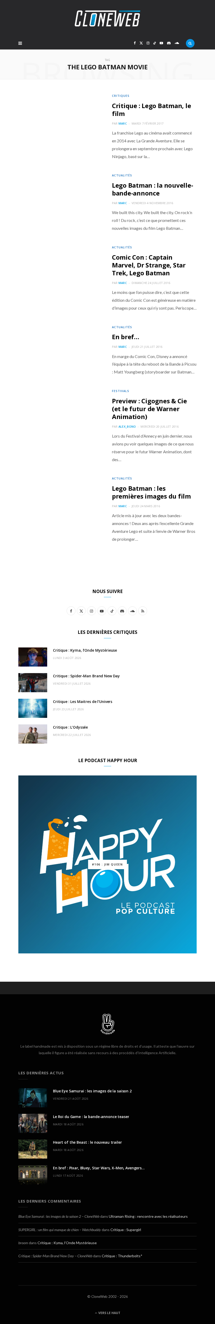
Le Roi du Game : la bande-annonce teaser (91, 1116)
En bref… (125, 336)
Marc (123, 123)
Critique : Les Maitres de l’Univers (82, 701)
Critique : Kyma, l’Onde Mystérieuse (85, 650)
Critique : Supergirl (125, 1229)
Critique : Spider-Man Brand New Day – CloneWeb (55, 1256)
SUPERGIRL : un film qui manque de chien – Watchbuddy (59, 1229)
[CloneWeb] (107, 18)
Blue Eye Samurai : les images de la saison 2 (92, 1090)
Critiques (121, 96)
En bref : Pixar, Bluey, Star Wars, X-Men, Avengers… (99, 1167)
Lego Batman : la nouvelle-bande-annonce (152, 189)
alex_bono (127, 426)
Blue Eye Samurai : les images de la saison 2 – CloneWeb (58, 1216)
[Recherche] (190, 43)
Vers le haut (109, 1313)
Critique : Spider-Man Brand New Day (86, 675)
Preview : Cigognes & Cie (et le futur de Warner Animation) (149, 408)
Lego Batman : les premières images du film (151, 492)
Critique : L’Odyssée (70, 727)
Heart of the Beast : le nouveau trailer (87, 1142)
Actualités (122, 175)
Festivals (120, 391)
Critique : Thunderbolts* (122, 1256)
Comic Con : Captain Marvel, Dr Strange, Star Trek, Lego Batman (149, 265)
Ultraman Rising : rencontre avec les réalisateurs (148, 1216)
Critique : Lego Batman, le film (151, 109)
